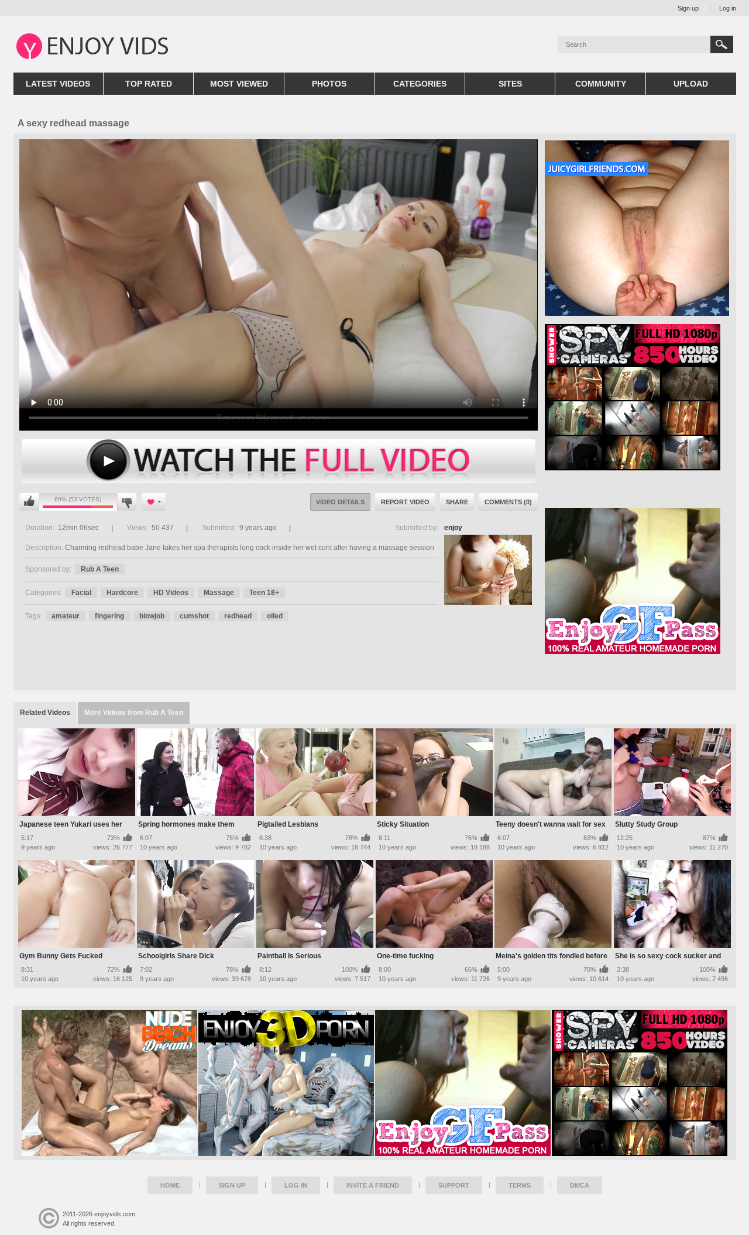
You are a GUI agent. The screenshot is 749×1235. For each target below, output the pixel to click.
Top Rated (148, 83)
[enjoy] (488, 570)
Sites (510, 83)
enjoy (453, 528)
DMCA (579, 1185)
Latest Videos (58, 83)
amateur (65, 616)
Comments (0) (508, 501)
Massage (219, 593)
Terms (520, 1185)
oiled (275, 616)
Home (170, 1185)
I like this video (29, 502)
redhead (238, 616)
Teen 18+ (264, 593)
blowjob (151, 616)
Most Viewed (239, 83)
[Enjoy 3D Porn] (286, 1083)
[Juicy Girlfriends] (637, 312)
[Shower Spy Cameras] (639, 1083)
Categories (419, 83)
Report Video (405, 501)
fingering (109, 616)
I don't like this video (126, 502)
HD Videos (170, 593)
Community (600, 83)
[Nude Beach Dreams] (109, 1083)
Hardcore (122, 593)
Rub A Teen (100, 569)
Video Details (340, 501)
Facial (81, 593)
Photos (329, 83)
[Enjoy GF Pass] (463, 1083)
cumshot (194, 616)
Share (457, 501)
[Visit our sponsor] (632, 466)
